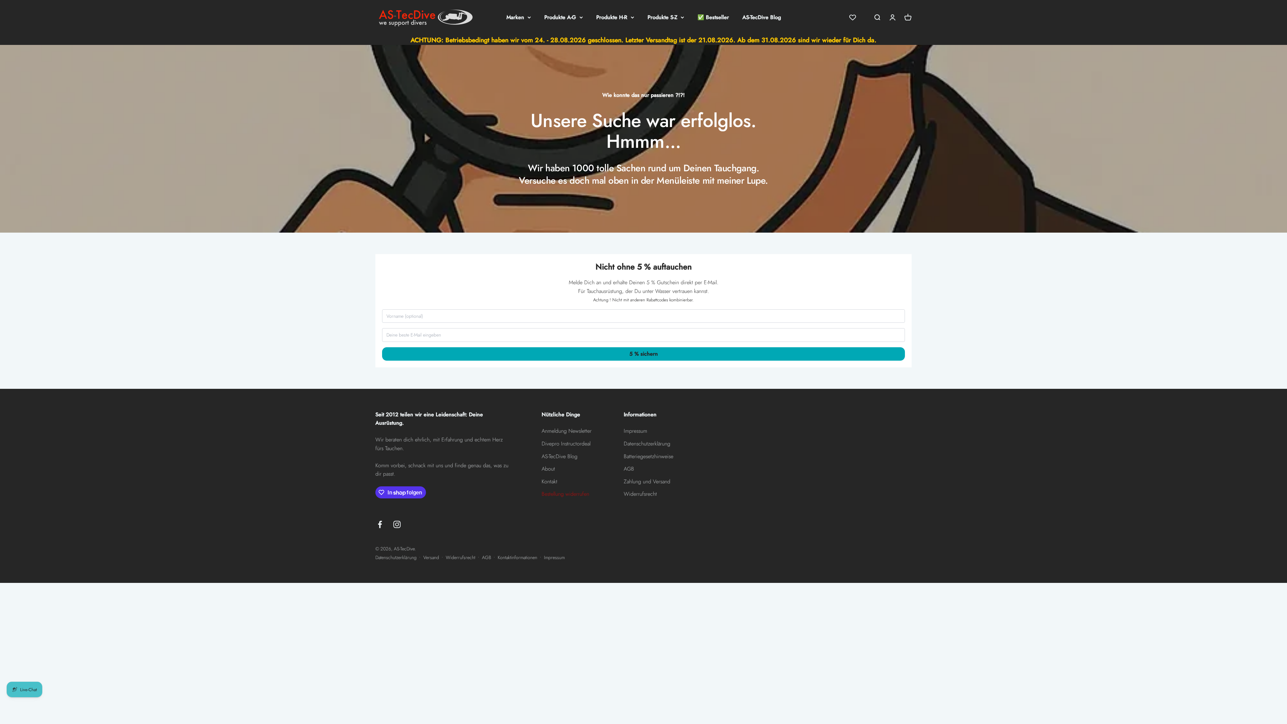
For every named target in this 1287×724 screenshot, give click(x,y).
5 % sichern (643, 409)
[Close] (715, 313)
